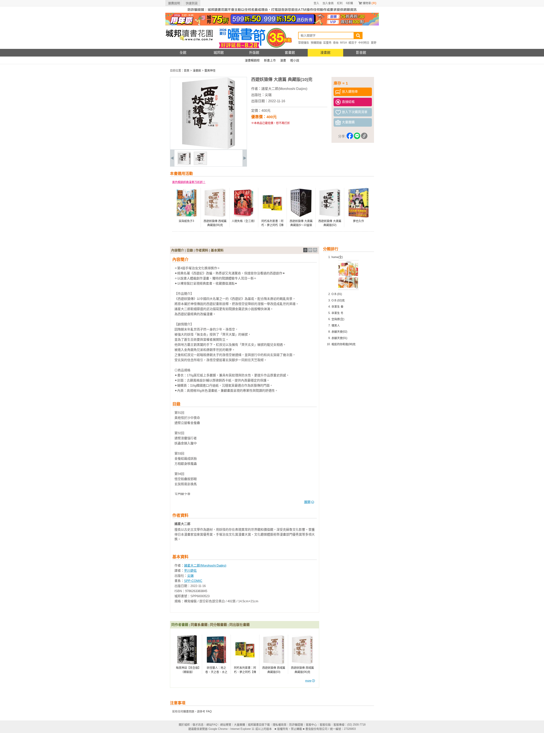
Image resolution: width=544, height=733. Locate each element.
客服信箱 (325, 724)
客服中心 (311, 724)
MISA (343, 42)
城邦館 (219, 52)
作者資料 (202, 250)
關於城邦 (184, 724)
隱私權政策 (279, 724)
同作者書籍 (179, 625)
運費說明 (174, 3)
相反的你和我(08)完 (344, 344)
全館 (183, 52)
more (308, 680)
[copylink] (364, 136)
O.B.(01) (337, 294)
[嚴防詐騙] (272, 11)
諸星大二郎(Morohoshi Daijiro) (284, 89)
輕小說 (294, 60)
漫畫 (283, 60)
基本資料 (217, 250)
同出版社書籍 (239, 625)
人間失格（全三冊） (244, 221)
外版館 (254, 52)
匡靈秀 (327, 42)
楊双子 (352, 42)
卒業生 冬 (337, 313)
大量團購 (239, 724)
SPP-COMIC (193, 581)
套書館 (290, 52)
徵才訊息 (198, 724)
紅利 (340, 3)
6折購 (349, 3)
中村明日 (363, 42)
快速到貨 (192, 3)
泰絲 (336, 42)
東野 (373, 42)
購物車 (369, 3)
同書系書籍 (199, 625)
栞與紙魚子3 (186, 221)
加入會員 (328, 3)
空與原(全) (338, 319)
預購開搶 (316, 42)
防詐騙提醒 (296, 724)
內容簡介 (177, 250)
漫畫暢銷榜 (252, 60)
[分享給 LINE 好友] (357, 136)
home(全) (337, 257)
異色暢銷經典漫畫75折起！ (188, 182)
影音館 (361, 52)
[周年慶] (272, 24)
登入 (316, 3)
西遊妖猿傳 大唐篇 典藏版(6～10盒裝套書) (301, 225)
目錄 (190, 250)
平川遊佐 (190, 570)
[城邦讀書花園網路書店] (189, 48)
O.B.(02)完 (338, 300)
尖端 (268, 95)
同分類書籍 (218, 625)
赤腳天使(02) (339, 331)
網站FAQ (211, 724)
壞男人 (336, 325)
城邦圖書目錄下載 (259, 724)
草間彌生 (303, 42)
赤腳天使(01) (339, 338)
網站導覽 (225, 724)
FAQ (209, 711)
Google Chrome (218, 728)
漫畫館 (325, 52)
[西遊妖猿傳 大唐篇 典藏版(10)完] (184, 164)
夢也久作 (358, 221)
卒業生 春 (337, 306)
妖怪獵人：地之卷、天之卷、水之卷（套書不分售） (216, 672)
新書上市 (270, 60)
